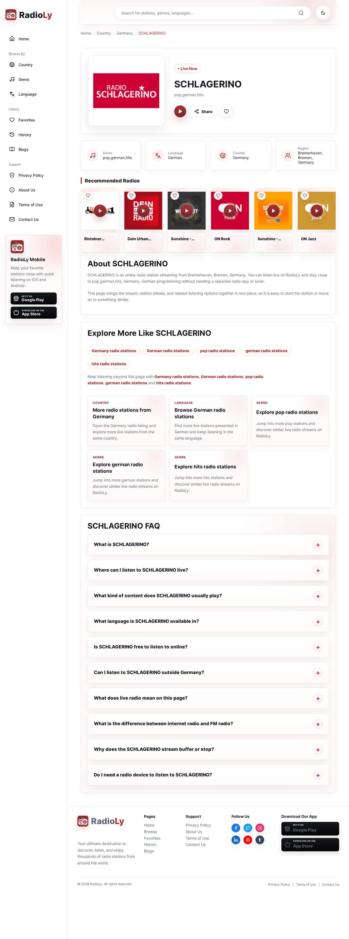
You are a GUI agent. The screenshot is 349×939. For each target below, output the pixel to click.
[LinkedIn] (235, 840)
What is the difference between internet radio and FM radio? (163, 723)
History (150, 844)
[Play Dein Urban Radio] (143, 211)
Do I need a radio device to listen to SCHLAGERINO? (153, 775)
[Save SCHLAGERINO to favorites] (226, 111)
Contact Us (196, 844)
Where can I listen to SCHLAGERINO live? (141, 570)
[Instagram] (259, 828)
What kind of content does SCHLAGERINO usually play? (158, 595)
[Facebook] (235, 828)
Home (86, 33)
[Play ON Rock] (230, 211)
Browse (150, 831)
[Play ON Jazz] (317, 211)
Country (104, 33)
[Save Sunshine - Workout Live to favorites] (174, 195)
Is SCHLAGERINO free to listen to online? (141, 647)
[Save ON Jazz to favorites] (304, 195)
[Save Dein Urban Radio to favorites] (131, 195)
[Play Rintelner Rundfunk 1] (100, 211)
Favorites (152, 838)
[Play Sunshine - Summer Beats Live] (273, 211)
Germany (125, 33)
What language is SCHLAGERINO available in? (146, 621)
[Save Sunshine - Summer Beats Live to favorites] (261, 195)
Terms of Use (197, 838)
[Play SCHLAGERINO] (180, 111)
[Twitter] (247, 828)
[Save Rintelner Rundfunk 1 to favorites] (88, 195)
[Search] (301, 12)
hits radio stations (109, 363)
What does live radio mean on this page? (141, 698)
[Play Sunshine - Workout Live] (186, 211)
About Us (194, 831)
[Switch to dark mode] (323, 13)
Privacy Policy (198, 825)
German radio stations (168, 350)
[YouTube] (247, 840)
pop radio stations (217, 350)
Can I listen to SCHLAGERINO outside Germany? (149, 672)
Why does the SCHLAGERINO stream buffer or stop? (154, 749)
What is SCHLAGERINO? (121, 544)
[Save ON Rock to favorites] (218, 195)
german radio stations (266, 350)
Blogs (149, 851)
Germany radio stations (114, 350)
